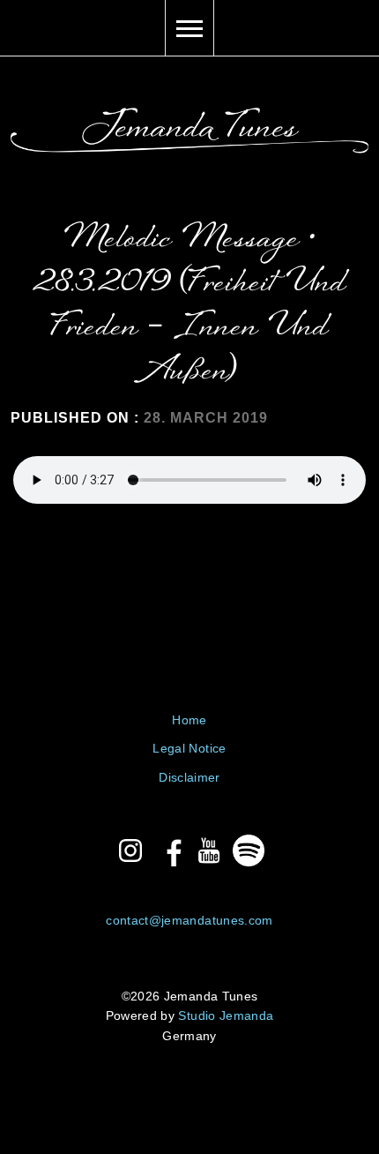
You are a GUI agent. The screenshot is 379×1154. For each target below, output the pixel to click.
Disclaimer (189, 777)
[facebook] (170, 850)
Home (189, 720)
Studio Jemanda (225, 1015)
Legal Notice (189, 748)
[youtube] (209, 850)
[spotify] (248, 850)
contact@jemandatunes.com (189, 920)
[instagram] (130, 850)
